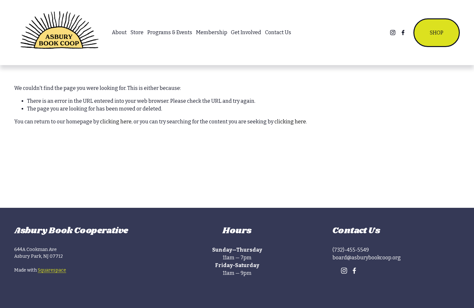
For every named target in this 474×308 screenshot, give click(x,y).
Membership (211, 32)
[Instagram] (393, 32)
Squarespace (52, 270)
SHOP (436, 33)
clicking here (116, 122)
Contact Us (278, 32)
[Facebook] (403, 32)
